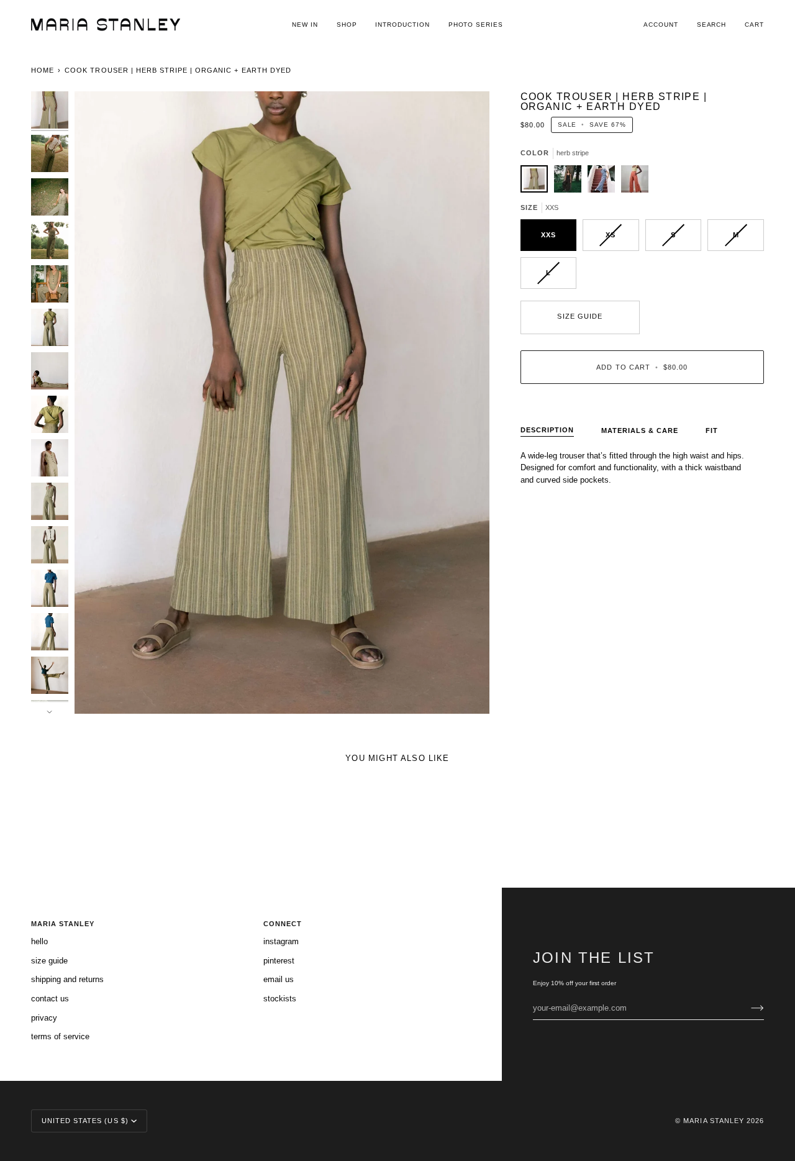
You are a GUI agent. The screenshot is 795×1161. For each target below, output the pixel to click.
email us (278, 979)
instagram (281, 941)
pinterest (278, 960)
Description (547, 430)
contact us (50, 998)
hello (39, 941)
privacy (44, 1017)
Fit (712, 430)
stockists (279, 998)
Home (42, 70)
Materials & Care (640, 430)
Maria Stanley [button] (62, 923)
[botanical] (571, 182)
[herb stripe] (537, 182)
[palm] (634, 182)
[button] (346, 24)
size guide (579, 316)
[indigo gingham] (604, 182)
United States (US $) (85, 1120)
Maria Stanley (713, 1120)
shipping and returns (67, 979)
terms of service (60, 1036)
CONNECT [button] (282, 923)
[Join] (747, 1008)
